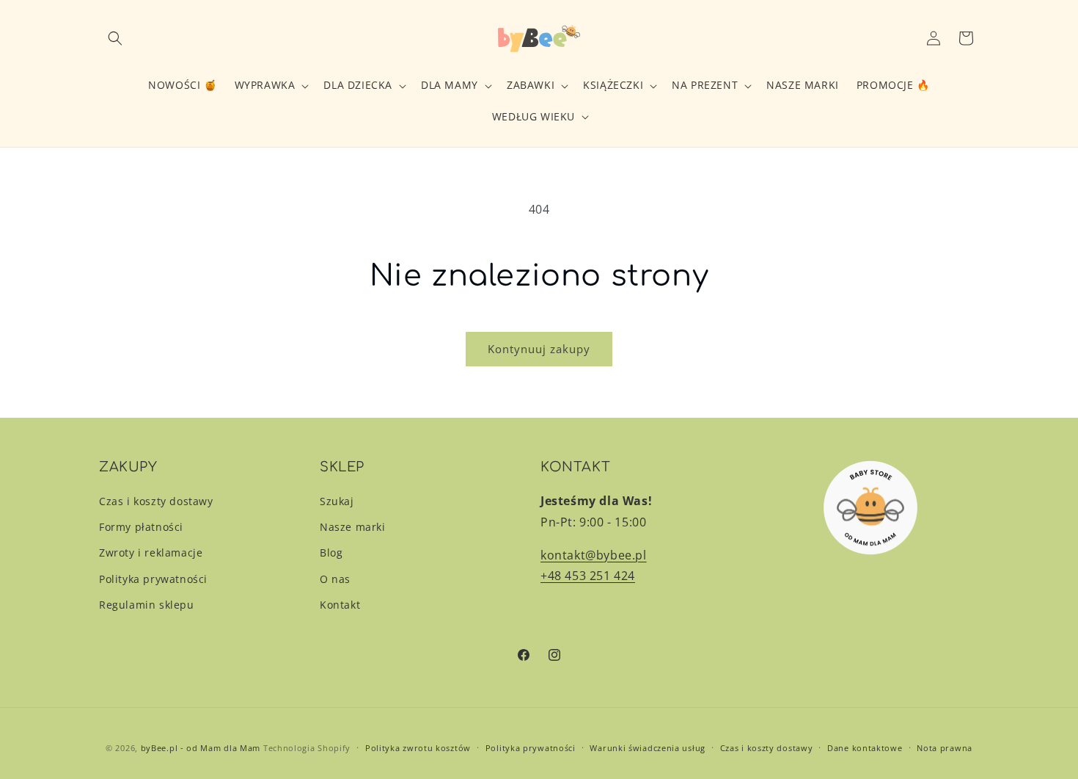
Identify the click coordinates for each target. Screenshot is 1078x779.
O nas (335, 579)
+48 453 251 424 (587, 576)
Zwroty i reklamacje (150, 552)
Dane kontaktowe (865, 747)
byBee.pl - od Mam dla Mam (201, 747)
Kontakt (340, 605)
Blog (331, 552)
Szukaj (337, 501)
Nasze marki (353, 527)
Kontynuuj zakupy (539, 348)
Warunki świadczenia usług (647, 747)
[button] (115, 38)
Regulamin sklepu (146, 605)
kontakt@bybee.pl (593, 555)
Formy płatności (141, 527)
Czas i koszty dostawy (156, 501)
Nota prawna (944, 747)
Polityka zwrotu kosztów (418, 747)
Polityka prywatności (153, 579)
